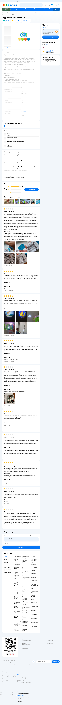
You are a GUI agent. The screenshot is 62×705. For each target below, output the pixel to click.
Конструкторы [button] (7, 567)
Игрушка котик (34, 618)
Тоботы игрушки (17, 561)
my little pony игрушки (16, 568)
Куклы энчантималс (17, 556)
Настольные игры (34, 568)
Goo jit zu (15, 573)
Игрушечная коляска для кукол (34, 609)
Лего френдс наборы (24, 611)
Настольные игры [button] (7, 569)
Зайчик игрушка (34, 626)
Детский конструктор (24, 597)
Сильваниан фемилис (16, 560)
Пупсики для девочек (33, 605)
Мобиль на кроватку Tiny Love (26, 571)
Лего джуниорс (34, 567)
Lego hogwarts (25, 604)
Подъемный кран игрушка (17, 603)
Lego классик (33, 564)
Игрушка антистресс (16, 628)
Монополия (33, 594)
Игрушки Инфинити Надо (17, 564)
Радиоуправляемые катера (17, 612)
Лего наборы (24, 593)
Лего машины (33, 556)
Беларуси (10, 662)
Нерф (15, 578)
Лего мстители (25, 585)
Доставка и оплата (25, 639)
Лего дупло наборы (26, 607)
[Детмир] (10, 5)
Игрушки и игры (10, 12)
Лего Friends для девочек (25, 628)
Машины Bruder (17, 575)
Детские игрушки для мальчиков (17, 625)
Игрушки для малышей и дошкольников (24, 12)
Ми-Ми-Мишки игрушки (25, 582)
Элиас (32, 588)
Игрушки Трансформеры (25, 587)
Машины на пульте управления (17, 588)
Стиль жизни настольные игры (34, 585)
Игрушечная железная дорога (17, 590)
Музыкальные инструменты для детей (25, 566)
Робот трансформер (16, 630)
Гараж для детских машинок (17, 601)
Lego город (24, 601)
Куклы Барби (33, 601)
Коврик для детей (25, 568)
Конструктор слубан (24, 630)
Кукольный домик (34, 602)
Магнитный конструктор (24, 613)
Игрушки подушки (34, 622)
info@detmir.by (17, 670)
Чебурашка (24, 589)
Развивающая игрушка (16, 617)
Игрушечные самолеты (16, 598)
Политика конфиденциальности (26, 644)
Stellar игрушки (16, 565)
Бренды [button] (5, 556)
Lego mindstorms (34, 557)
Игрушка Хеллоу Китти (25, 591)
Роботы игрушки (25, 556)
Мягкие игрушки (34, 614)
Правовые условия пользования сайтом (21, 660)
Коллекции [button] (6, 565)
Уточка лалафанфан (26, 577)
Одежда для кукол (34, 606)
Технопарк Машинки (16, 570)
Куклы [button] (5, 570)
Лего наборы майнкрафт (24, 599)
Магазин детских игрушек (17, 614)
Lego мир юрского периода (25, 617)
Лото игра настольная (33, 596)
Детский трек (16, 592)
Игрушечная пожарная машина (17, 609)
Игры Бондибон (34, 586)
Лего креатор (24, 624)
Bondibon (15, 576)
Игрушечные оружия (16, 580)
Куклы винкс (33, 610)
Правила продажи (25, 642)
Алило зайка (16, 572)
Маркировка (8, 126)
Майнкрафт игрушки (24, 561)
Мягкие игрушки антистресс (34, 620)
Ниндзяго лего (25, 594)
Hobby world (33, 573)
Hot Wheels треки (17, 593)
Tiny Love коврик (25, 574)
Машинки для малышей (24, 558)
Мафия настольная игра (34, 592)
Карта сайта (24, 649)
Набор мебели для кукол (34, 612)
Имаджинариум (34, 571)
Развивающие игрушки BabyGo (9, 14)
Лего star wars (25, 602)
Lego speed (24, 625)
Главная (4, 12)
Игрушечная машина (16, 583)
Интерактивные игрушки (25, 563)
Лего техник (24, 605)
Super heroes (24, 608)
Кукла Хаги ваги (25, 575)
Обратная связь (25, 648)
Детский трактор (17, 605)
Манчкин (33, 570)
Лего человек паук (25, 583)
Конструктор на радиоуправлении (34, 560)
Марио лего (24, 615)
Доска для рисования (33, 575)
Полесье (15, 557)
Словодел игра (34, 580)
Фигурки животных (26, 572)
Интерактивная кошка (34, 624)
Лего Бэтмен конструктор (24, 579)
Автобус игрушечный (16, 607)
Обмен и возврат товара (26, 640)
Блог (48, 642)
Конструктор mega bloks (34, 562)
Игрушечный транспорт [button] (7, 561)
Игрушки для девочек (16, 619)
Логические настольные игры (34, 582)
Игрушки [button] (6, 564)
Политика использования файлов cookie (26, 646)
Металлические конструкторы (25, 622)
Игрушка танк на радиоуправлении (17, 596)
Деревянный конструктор (24, 620)
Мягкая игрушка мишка (34, 616)
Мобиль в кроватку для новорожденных (17, 622)
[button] (56, 9)
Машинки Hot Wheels (16, 585)
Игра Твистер (33, 577)
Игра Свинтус (33, 590)
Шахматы (33, 579)
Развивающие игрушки (40, 12)
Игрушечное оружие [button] (6, 559)
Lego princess (33, 565)
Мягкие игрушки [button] (7, 572)
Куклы (32, 599)
